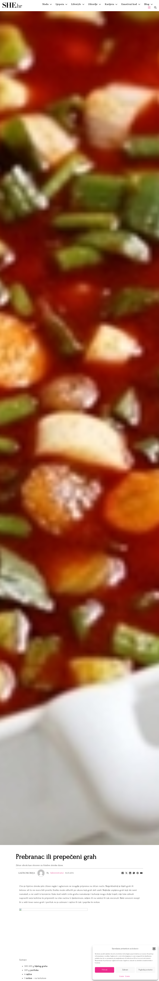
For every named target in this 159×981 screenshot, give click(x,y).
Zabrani (125, 970)
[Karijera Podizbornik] (116, 4)
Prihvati (104, 970)
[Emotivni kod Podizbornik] (139, 4)
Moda (45, 4)
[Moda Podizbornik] (51, 4)
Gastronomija (26, 873)
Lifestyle (76, 4)
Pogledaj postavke (146, 970)
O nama (121, 976)
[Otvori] (155, 7)
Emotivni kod (129, 4)
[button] (154, 948)
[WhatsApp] (134, 873)
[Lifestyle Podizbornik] (83, 4)
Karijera (109, 4)
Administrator (57, 873)
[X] (126, 873)
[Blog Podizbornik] (152, 4)
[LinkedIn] (130, 873)
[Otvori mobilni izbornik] (149, 7)
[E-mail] (141, 873)
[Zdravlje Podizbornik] (100, 4)
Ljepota (60, 4)
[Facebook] (122, 873)
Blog (146, 4)
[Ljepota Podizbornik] (66, 4)
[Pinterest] (137, 873)
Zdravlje (93, 4)
